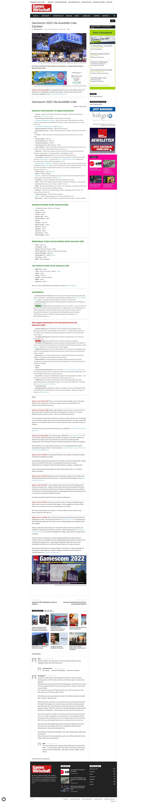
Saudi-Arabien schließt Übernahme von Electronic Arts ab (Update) (77, 648)
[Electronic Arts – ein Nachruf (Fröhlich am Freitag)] (40, 638)
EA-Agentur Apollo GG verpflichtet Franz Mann (57, 647)
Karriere (96, 16)
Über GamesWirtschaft (74, 2)
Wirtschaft (45, 16)
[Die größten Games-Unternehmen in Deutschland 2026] (109, 179)
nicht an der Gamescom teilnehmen (45, 384)
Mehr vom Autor (48, 610)
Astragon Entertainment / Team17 (45, 120)
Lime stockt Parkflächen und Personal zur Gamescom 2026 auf (108, 171)
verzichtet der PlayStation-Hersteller (72, 369)
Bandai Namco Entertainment (43, 126)
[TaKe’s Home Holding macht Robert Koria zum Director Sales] (96, 179)
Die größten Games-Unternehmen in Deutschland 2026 (108, 185)
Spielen (71, 448)
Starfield (47, 165)
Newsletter (109, 2)
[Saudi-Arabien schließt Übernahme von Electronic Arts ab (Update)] (77, 638)
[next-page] (85, 611)
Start (33, 19)
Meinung (69, 16)
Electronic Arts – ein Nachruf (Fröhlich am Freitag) (39, 647)
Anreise (46, 450)
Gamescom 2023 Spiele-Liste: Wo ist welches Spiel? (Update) (74, 603)
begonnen (36, 347)
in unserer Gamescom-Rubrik (51, 552)
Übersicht (43, 304)
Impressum (50, 2)
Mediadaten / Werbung (99, 2)
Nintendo (38, 175)
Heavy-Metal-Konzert (45, 159)
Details (60, 126)
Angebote (105, 16)
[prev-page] (83, 611)
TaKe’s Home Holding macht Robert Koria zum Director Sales (95, 185)
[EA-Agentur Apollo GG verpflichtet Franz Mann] (59, 638)
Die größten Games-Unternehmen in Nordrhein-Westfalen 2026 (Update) (58, 629)
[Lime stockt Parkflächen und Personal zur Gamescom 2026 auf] (109, 164)
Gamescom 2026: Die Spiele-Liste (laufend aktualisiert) (77, 628)
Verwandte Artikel (37, 610)
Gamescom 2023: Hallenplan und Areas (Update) (44, 603)
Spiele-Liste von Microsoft (76, 435)
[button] (114, 16)
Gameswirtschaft (38, 29)
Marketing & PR (58, 16)
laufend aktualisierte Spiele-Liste (58, 94)
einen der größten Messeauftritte (66, 159)
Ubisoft (37, 196)
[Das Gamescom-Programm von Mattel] (96, 164)
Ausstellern (65, 448)
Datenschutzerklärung (61, 2)
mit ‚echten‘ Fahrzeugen (46, 116)
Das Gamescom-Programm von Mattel (95, 169)
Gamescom (86, 16)
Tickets (75, 448)
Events (77, 16)
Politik (35, 16)
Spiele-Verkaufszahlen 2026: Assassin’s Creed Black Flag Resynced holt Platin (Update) (39, 629)
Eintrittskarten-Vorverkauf (68, 519)
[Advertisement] (86, 8)
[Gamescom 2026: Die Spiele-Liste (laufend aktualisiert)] (77, 619)
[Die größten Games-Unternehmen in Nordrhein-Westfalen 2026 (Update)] (59, 619)
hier (46, 169)
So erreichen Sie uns (86, 2)
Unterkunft (39, 450)
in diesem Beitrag (71, 285)
